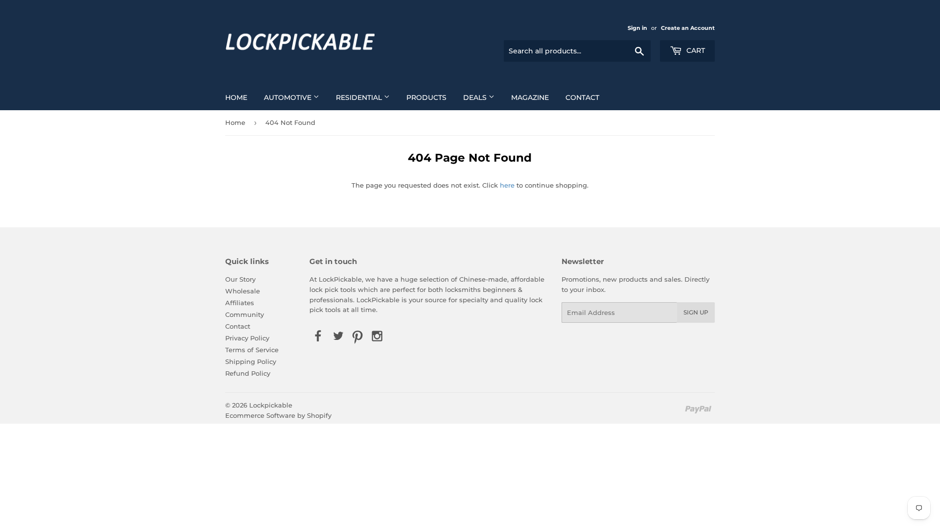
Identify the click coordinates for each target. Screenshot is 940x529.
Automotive (288, 97)
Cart (694, 50)
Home (236, 97)
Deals (476, 97)
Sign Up (695, 312)
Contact (582, 97)
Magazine (530, 97)
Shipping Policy (250, 361)
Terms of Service (252, 350)
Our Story (240, 279)
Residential (360, 97)
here (507, 185)
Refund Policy (247, 373)
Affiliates (239, 303)
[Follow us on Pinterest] (357, 336)
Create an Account (688, 27)
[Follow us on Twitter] (338, 336)
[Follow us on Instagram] (377, 336)
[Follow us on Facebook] (318, 336)
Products (426, 97)
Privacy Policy (247, 338)
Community (244, 314)
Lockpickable (270, 405)
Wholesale (242, 291)
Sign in (637, 27)
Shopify (319, 415)
